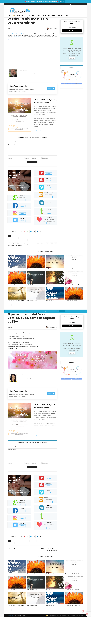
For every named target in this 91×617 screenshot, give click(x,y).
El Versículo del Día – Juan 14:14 (72, 268)
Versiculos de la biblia (32, 239)
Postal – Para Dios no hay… (32, 284)
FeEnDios (22, 235)
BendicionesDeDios (15, 235)
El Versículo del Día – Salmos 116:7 (72, 300)
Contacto (60, 15)
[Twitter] (78, 4)
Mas (66, 15)
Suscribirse (72, 30)
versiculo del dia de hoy (13, 239)
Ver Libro (62, 1)
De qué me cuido (49, 284)
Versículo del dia (41, 15)
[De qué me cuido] (55, 277)
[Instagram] (71, 4)
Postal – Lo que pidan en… (51, 268)
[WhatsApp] (27, 231)
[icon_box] (19, 198)
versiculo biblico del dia (13, 237)
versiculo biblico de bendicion (48, 235)
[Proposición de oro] (55, 293)
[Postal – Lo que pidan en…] (55, 261)
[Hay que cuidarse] (17, 261)
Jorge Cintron (53, 28)
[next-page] (11, 305)
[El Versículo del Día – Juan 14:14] (74, 261)
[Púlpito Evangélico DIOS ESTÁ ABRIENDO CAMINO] (17, 293)
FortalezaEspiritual (29, 235)
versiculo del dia (42, 237)
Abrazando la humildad (31, 268)
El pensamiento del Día (12, 284)
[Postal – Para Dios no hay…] (36, 277)
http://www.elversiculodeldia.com (24, 72)
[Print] (40, 231)
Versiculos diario (41, 239)
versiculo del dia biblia (51, 237)
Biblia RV (31, 15)
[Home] (10, 15)
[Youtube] (82, 4)
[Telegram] (30, 231)
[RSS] (75, 4)
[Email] (34, 231)
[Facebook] (68, 4)
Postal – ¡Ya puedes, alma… (32, 300)
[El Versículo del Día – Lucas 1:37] (74, 277)
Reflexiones (51, 15)
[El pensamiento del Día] (17, 277)
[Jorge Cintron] (48, 28)
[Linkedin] (37, 231)
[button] (81, 16)
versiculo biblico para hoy (24, 237)
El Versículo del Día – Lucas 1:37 (72, 284)
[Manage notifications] (87, 614)
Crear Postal (21, 15)
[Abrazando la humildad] (36, 261)
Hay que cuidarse (11, 268)
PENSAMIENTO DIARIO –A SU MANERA (47, 244)
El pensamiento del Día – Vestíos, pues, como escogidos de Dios (19, 244)
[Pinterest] (73, 4)
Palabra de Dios (38, 235)
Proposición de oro (50, 300)
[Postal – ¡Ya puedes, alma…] (36, 293)
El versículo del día (11, 615)
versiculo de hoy (34, 237)
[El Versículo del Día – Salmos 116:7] (74, 293)
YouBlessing (72, 67)
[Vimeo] (80, 4)
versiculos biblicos (23, 239)
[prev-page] (8, 305)
